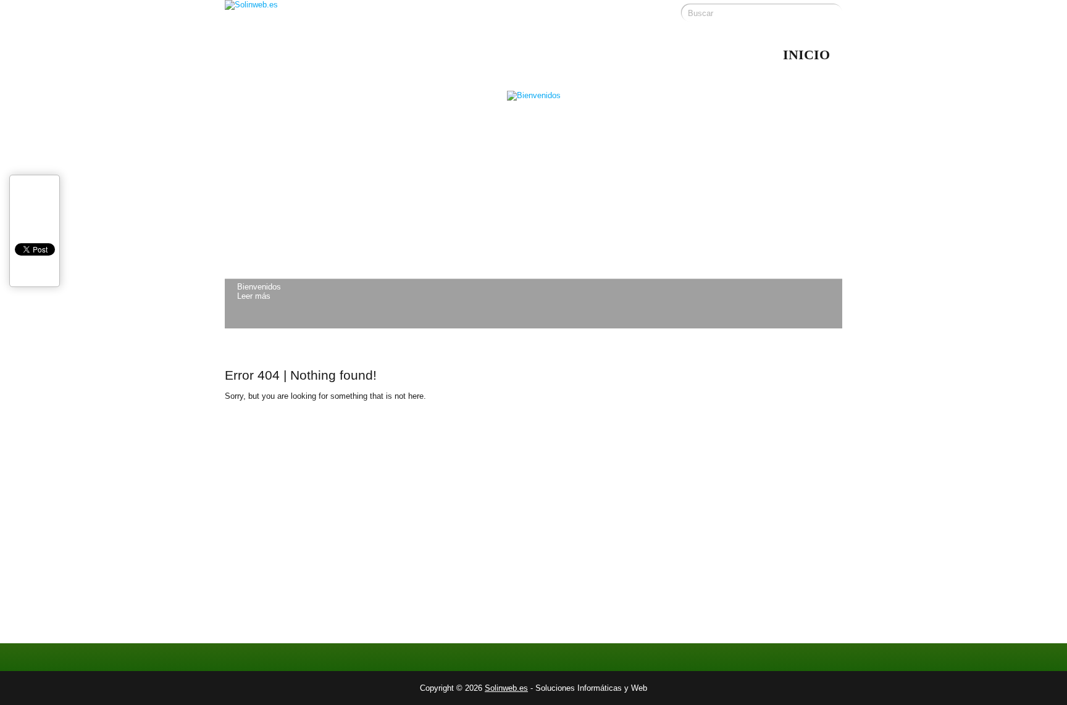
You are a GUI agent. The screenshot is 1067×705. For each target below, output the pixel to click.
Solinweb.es (506, 688)
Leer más (253, 296)
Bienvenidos (259, 286)
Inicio (806, 54)
